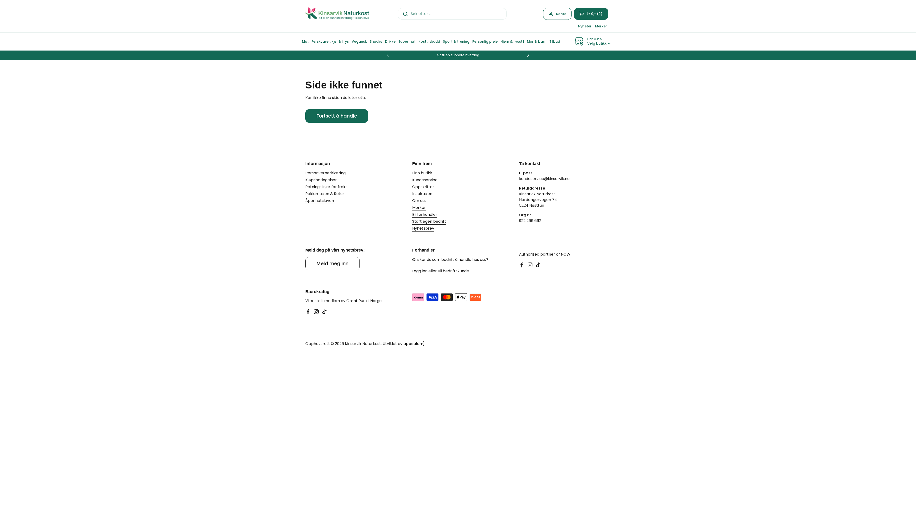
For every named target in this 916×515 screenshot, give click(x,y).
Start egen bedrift (429, 221)
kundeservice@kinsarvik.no (544, 178)
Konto (561, 13)
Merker (419, 207)
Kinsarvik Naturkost (363, 343)
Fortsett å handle (337, 116)
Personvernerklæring (325, 173)
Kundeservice (424, 180)
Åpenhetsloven (319, 200)
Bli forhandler (424, 214)
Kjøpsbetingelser (321, 180)
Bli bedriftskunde (453, 271)
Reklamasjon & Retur (324, 193)
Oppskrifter (423, 187)
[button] (591, 14)
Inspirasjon (422, 193)
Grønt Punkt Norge (364, 301)
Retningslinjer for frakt (326, 187)
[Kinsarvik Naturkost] (337, 13)
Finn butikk (422, 173)
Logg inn (420, 271)
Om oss (419, 200)
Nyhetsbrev (423, 228)
